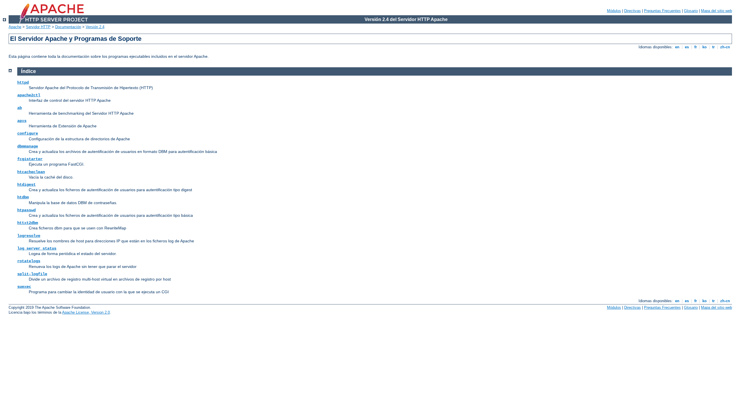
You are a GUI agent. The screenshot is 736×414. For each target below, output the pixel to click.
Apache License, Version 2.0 (86, 312)
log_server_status (36, 248)
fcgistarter (30, 159)
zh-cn (725, 47)
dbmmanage (27, 146)
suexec (24, 286)
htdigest (26, 184)
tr (713, 47)
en (677, 47)
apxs (21, 120)
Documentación (68, 27)
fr (695, 47)
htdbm (23, 197)
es (687, 47)
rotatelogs (28, 261)
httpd (23, 82)
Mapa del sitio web (716, 11)
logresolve (28, 235)
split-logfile (32, 274)
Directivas (632, 11)
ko (704, 47)
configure (27, 133)
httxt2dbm (27, 223)
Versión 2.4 (95, 27)
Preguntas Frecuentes (662, 11)
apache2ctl (28, 95)
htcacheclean (31, 172)
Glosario (691, 11)
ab (19, 108)
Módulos (614, 11)
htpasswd (26, 210)
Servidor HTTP (38, 27)
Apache (15, 27)
